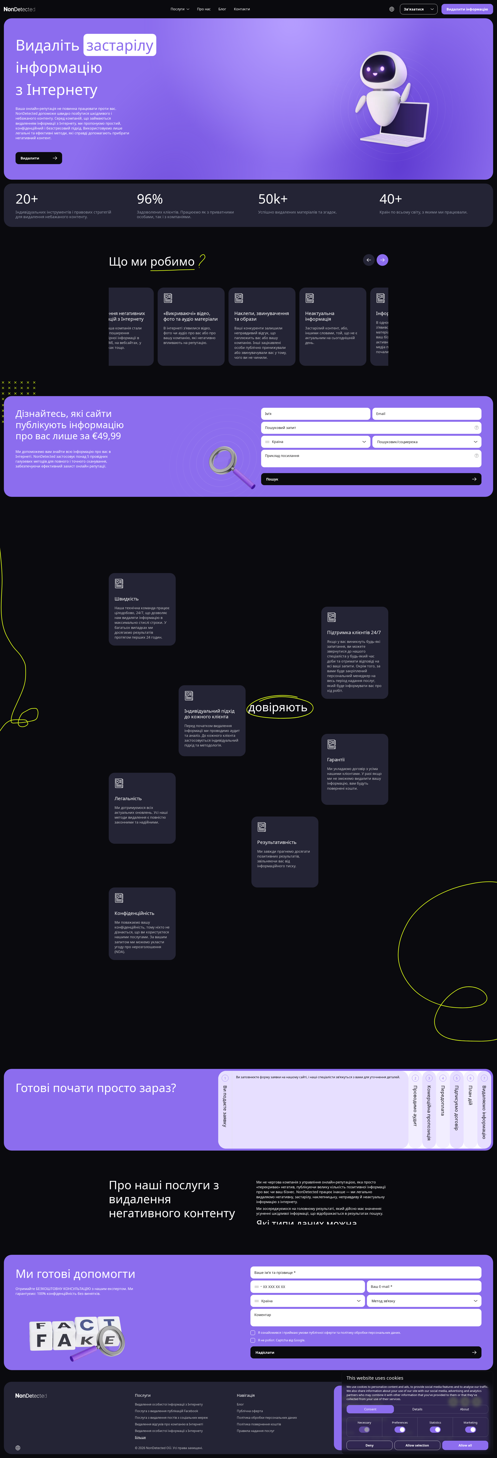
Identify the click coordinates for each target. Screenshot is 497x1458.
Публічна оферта (250, 1411)
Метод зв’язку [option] (383, 1301)
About (464, 1409)
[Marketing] (470, 1429)
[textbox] (423, 442)
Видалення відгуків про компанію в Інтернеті (169, 1424)
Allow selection (417, 1445)
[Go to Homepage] (19, 9)
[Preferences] (399, 1429)
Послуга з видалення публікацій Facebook (166, 1411)
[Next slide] (382, 260)
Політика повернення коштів (259, 1424)
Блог (222, 9)
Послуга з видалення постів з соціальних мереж (171, 1417)
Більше (140, 1437)
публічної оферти (322, 1332)
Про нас (204, 9)
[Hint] (477, 428)
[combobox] (427, 442)
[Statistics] (435, 1429)
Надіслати (264, 1352)
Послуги (178, 9)
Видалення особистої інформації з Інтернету (169, 1404)
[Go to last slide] (369, 260)
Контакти (242, 9)
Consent (370, 1409)
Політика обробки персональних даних (267, 1417)
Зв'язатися (414, 9)
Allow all (465, 1445)
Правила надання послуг (256, 1431)
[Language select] (391, 9)
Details (417, 1409)
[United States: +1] (256, 1287)
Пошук (272, 479)
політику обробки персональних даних (370, 1332)
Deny (370, 1445)
